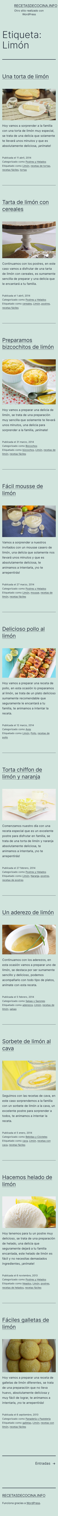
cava (25, 1140)
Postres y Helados (36, 161)
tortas (23, 169)
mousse (35, 592)
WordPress (33, 1503)
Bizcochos (31, 445)
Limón (25, 165)
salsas (13, 1009)
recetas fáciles (10, 169)
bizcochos (28, 449)
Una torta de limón (25, 76)
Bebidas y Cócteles (36, 1136)
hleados (26, 1283)
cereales (27, 303)
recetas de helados (13, 1287)
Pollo (33, 733)
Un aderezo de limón (28, 912)
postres (45, 303)
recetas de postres (12, 880)
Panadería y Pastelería (38, 1418)
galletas (26, 1422)
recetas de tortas (40, 165)
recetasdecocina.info (35, 6)
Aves (28, 729)
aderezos (27, 1005)
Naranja (35, 875)
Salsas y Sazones (35, 1001)
